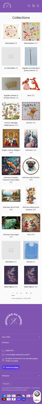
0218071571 (9, 350)
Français (6, 384)
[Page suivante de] (31, 293)
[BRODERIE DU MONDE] (7, 5)
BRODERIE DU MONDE (22, 388)
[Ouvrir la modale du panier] (33, 5)
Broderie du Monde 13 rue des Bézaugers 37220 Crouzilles (21, 359)
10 (26, 293)
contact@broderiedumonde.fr (17, 355)
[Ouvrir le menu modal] (38, 5)
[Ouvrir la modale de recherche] (29, 5)
